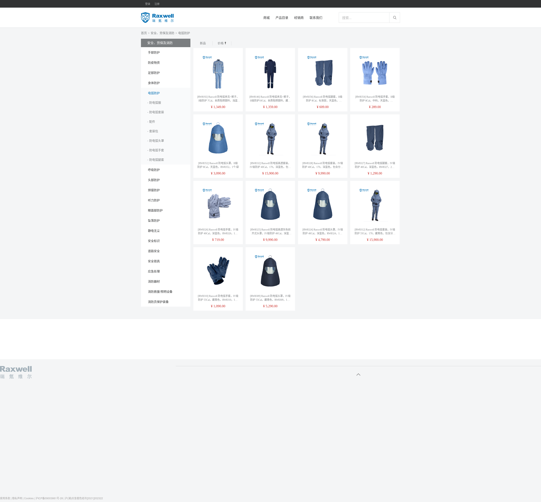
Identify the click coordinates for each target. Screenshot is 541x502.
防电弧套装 (156, 112)
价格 (221, 43)
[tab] (165, 52)
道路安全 (154, 251)
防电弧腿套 (156, 159)
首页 (144, 33)
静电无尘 (154, 230)
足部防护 (154, 72)
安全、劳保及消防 (162, 33)
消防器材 (154, 281)
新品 (203, 43)
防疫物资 (154, 62)
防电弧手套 (156, 150)
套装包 (153, 131)
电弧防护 (184, 33)
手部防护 (154, 52)
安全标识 (154, 241)
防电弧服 (155, 102)
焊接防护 (154, 190)
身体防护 (154, 83)
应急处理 (154, 271)
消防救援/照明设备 (160, 291)
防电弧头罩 (156, 140)
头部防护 (154, 180)
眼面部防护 (155, 210)
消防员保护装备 (158, 301)
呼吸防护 (154, 169)
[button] (165, 52)
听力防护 (154, 200)
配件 (152, 121)
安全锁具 (154, 261)
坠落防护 (154, 220)
